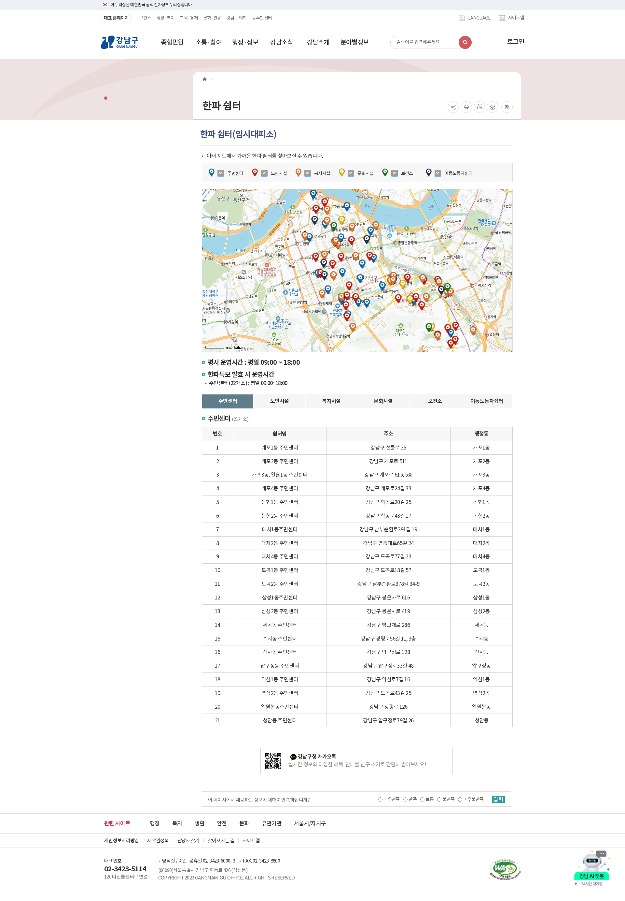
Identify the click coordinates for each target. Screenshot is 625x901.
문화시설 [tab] (383, 401)
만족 (413, 799)
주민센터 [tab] (227, 401)
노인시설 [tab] (279, 401)
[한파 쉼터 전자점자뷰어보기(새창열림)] (479, 107)
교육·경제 (189, 18)
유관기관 (272, 823)
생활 (199, 823)
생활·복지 (166, 18)
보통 (429, 799)
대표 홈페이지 (116, 18)
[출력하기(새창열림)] (466, 107)
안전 (222, 823)
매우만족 (391, 799)
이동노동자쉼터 (458, 173)
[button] (172, 42)
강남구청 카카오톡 (317, 756)
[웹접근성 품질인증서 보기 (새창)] (502, 869)
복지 (177, 823)
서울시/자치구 (310, 823)
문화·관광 (212, 18)
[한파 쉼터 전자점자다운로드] (492, 107)
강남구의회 (237, 18)
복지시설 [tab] (331, 401)
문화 (244, 823)
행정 (155, 823)
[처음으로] (204, 79)
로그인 (515, 41)
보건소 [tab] (435, 401)
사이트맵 (516, 18)
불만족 (448, 799)
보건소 (145, 18)
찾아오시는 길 (221, 840)
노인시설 (279, 173)
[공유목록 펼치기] (453, 107)
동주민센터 (262, 18)
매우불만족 (474, 799)
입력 (498, 799)
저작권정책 (158, 840)
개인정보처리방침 (121, 840)
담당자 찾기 (188, 840)
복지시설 (322, 173)
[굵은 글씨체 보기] (507, 107)
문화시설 (365, 173)
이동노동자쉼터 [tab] (486, 401)
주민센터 (235, 173)
